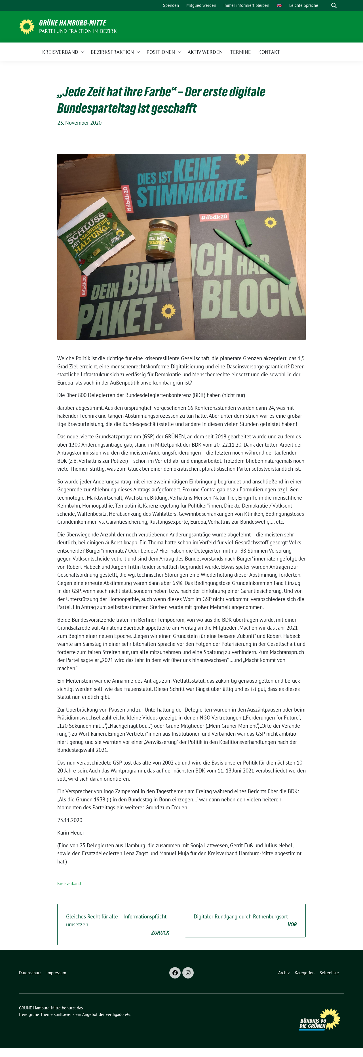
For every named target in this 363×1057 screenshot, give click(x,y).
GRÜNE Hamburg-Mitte (72, 23)
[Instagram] (188, 973)
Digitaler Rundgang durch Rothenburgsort (245, 920)
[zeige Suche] (333, 5)
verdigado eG (118, 1014)
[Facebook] (175, 973)
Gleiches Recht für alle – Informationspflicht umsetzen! (117, 924)
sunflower (63, 1014)
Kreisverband (69, 883)
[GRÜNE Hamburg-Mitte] (27, 26)
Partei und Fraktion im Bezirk (78, 31)
